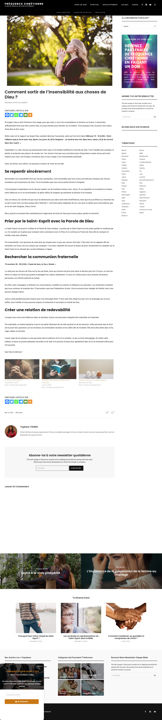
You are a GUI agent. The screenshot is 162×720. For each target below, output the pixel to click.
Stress (141, 204)
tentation (125, 207)
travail (141, 207)
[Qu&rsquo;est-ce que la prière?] (22, 369)
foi (140, 171)
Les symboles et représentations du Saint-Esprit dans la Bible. (81, 637)
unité (123, 210)
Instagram (146, 5)
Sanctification (144, 198)
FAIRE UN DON (80, 5)
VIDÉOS (135, 5)
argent (124, 153)
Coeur (124, 162)
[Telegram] (21, 115)
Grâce (124, 174)
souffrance (126, 204)
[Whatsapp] (16, 115)
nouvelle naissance (146, 180)
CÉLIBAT (125, 5)
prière (141, 189)
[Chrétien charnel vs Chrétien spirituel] (96, 369)
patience (142, 186)
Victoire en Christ (145, 210)
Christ (124, 159)
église (141, 212)
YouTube (150, 5)
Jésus (124, 177)
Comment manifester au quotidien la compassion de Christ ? (126, 637)
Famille (142, 168)
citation (142, 159)
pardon (124, 186)
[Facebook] (7, 115)
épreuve (124, 215)
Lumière (142, 177)
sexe (123, 201)
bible (141, 153)
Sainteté (142, 195)
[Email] (25, 115)
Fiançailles (126, 171)
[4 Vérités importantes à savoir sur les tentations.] (59, 369)
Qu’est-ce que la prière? (13, 380)
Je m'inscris (22, 701)
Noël (123, 183)
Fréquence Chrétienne (24, 3)
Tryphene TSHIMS (29, 427)
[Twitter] (12, 115)
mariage (124, 180)
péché (124, 192)
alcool (124, 150)
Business (125, 156)
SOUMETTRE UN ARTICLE (83, 12)
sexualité (142, 201)
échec (124, 212)
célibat (124, 165)
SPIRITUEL (94, 5)
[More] (30, 115)
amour (141, 150)
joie (141, 174)
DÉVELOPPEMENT (110, 5)
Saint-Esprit (126, 195)
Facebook (142, 5)
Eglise (141, 165)
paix (140, 183)
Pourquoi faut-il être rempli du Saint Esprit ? (35, 637)
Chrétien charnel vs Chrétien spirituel (92, 380)
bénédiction (143, 156)
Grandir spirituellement (16, 103)
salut (123, 198)
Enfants (124, 168)
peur (123, 189)
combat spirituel (145, 162)
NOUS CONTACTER (63, 12)
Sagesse (142, 192)
